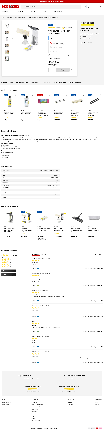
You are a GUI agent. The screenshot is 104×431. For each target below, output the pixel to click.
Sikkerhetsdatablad (36, 420)
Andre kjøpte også (7, 82)
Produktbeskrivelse (22, 82)
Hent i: (54, 47)
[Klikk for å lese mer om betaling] (94, 428)
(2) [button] (10, 260)
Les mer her (71, 378)
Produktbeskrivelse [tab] (9, 131)
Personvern (70, 402)
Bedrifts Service (5, 404)
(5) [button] (10, 259)
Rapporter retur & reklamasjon (39, 416)
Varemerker (58, 12)
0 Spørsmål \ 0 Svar (5, 257)
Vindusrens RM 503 (87, 43)
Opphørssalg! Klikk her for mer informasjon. (52, 1)
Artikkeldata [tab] (6, 166)
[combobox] (51, 7)
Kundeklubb (19, 11)
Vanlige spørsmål (36, 407)
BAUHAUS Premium (6, 402)
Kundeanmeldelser (75, 82)
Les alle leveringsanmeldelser (69, 391)
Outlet (45, 11)
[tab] (36, 255)
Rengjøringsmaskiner (20, 17)
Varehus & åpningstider (37, 404)
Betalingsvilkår (35, 409)
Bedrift (33, 11)
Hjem (3, 17)
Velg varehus (59, 47)
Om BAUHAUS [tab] (70, 399)
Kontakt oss (34, 402)
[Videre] (42, 38)
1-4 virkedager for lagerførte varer (31, 378)
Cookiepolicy (70, 404)
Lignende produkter (60, 82)
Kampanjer (97, 404)
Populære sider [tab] (98, 399)
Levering (34, 413)
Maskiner (9, 17)
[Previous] (13, 38)
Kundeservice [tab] (35, 399)
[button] (8, 271)
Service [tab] (3, 399)
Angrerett (34, 418)
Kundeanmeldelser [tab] (9, 250)
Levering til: (55, 43)
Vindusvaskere (32, 17)
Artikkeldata (35, 82)
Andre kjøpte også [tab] (9, 90)
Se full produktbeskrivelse (86, 38)
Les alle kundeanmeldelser (33, 391)
